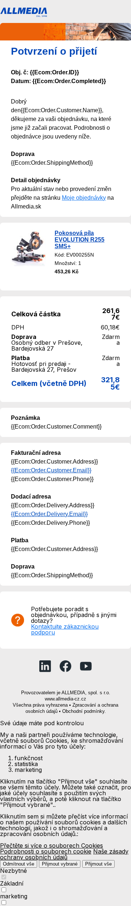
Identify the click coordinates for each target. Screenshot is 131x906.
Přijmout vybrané (60, 864)
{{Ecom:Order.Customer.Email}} (51, 470)
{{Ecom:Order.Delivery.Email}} (49, 514)
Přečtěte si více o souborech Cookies (51, 845)
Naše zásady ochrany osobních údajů (64, 854)
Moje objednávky (84, 198)
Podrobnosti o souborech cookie (45, 851)
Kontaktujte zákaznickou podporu (65, 629)
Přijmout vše (98, 864)
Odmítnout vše (18, 864)
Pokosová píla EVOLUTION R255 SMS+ (79, 239)
